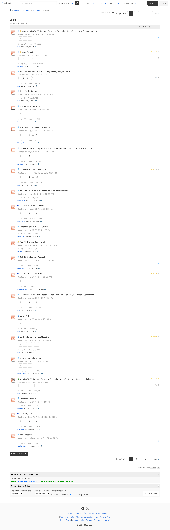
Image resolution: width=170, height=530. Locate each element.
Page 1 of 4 (121, 13)
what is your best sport (33, 206)
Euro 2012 (24, 316)
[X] (87, 508)
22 (37, 177)
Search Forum (153, 27)
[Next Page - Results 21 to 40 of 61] (149, 13)
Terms (68, 520)
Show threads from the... (21, 491)
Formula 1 (31, 52)
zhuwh (30, 194)
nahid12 (28, 74)
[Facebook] (83, 508)
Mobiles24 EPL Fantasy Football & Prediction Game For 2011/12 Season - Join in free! (57, 295)
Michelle (31, 94)
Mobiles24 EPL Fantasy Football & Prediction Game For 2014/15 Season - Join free (63, 31)
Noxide (28, 55)
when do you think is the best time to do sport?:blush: (44, 191)
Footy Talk (27, 413)
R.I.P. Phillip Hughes (28, 91)
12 (36, 344)
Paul (29, 109)
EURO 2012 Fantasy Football (32, 257)
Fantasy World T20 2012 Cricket (34, 227)
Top (158, 467)
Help (62, 520)
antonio (30, 209)
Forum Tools (142, 27)
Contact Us (98, 520)
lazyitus (30, 34)
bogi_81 (30, 130)
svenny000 (32, 173)
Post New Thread (18, 454)
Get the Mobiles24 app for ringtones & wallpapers (85, 513)
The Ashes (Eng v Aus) (30, 106)
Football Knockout (28, 399)
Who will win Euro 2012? (34, 273)
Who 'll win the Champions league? (35, 127)
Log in (163, 3)
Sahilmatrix (32, 245)
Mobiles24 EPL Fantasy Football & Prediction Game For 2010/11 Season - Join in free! (57, 379)
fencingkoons (33, 438)
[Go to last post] (35, 46)
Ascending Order (60, 494)
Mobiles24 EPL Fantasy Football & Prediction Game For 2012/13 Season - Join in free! (57, 148)
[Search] (77, 3)
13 (36, 213)
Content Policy (78, 520)
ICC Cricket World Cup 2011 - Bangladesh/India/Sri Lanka (45, 72)
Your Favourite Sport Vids (31, 358)
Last (155, 13)
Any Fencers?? (26, 435)
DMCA (107, 520)
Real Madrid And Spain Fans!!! (33, 242)
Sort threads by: (42, 491)
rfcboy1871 (32, 417)
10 (36, 135)
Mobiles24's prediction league (33, 169)
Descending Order (79, 494)
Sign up (152, 3)
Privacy (89, 520)
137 (33, 58)
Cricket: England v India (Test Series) (36, 337)
